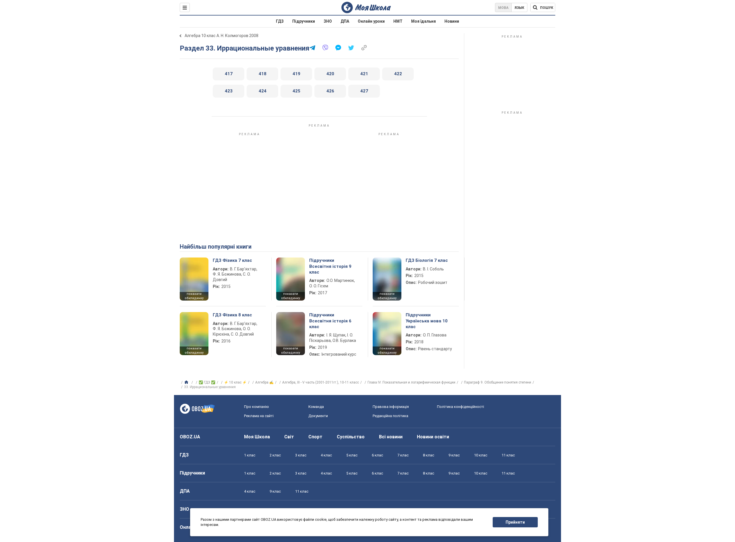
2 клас (275, 455)
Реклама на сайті (259, 416)
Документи (318, 416)
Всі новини (391, 437)
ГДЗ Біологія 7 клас (427, 260)
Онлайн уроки (371, 21)
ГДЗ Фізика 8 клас (232, 315)
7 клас (403, 455)
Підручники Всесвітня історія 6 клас (330, 320)
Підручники (303, 21)
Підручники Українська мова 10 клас (427, 320)
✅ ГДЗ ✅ (207, 382)
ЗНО (328, 21)
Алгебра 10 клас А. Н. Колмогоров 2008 (221, 35)
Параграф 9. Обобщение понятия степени (497, 382)
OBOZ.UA (190, 437)
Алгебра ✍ (264, 382)
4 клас (326, 455)
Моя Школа (257, 437)
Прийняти (515, 522)
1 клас (249, 455)
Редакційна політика (390, 416)
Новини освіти (433, 437)
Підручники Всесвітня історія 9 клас (330, 266)
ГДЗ (280, 21)
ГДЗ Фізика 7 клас (232, 260)
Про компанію (256, 406)
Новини (451, 21)
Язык (519, 8)
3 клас (300, 455)
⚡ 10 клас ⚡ (235, 382)
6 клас (377, 455)
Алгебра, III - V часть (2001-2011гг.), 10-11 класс (320, 382)
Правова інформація (391, 406)
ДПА (345, 21)
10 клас (480, 455)
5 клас (351, 455)
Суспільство (351, 437)
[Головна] (187, 382)
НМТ (398, 21)
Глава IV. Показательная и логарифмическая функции (411, 382)
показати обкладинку (194, 296)
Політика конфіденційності (460, 406)
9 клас (454, 455)
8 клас (428, 455)
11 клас (508, 455)
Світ (289, 437)
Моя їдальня (423, 21)
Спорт (315, 437)
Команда (316, 406)
